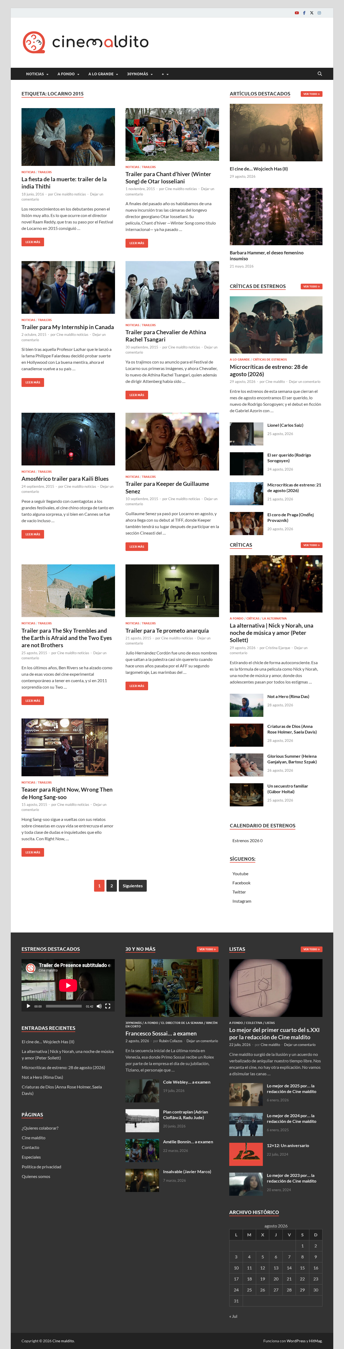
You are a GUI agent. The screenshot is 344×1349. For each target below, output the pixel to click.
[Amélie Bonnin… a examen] (142, 1142)
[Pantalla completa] (107, 1006)
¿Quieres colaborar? (40, 1127)
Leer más (31, 241)
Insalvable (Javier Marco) (187, 1171)
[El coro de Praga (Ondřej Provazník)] (246, 515)
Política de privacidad (41, 1166)
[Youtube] (296, 12)
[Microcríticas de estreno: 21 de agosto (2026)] (246, 485)
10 (236, 1267)
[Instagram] (319, 12)
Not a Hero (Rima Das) (288, 696)
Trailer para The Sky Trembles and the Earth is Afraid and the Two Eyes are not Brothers (67, 638)
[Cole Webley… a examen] (142, 1082)
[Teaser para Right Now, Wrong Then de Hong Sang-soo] (68, 747)
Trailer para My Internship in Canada (68, 326)
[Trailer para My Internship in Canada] (68, 287)
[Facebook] (304, 12)
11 (249, 1267)
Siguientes (133, 885)
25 (249, 1289)
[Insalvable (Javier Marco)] (142, 1171)
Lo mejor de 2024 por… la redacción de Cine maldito (291, 1118)
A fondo (66, 74)
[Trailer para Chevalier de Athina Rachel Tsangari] (172, 290)
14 (289, 1267)
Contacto (30, 1147)
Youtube (240, 873)
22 (302, 1278)
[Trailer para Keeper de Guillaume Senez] (172, 442)
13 (276, 1267)
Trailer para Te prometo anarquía (167, 630)
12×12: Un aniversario (288, 1145)
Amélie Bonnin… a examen (188, 1141)
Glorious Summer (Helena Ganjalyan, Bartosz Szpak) (292, 758)
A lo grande (100, 74)
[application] (68, 985)
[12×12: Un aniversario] (246, 1145)
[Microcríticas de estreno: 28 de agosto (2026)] (276, 326)
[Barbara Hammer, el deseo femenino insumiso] (276, 215)
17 (236, 1278)
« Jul (233, 1316)
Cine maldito (275, 381)
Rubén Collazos (170, 1041)
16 (315, 1267)
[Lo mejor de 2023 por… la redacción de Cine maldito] (246, 1175)
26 (262, 1289)
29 (302, 1289)
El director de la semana (182, 1023)
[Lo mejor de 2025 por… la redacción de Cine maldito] (246, 1086)
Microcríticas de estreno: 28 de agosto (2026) (63, 1067)
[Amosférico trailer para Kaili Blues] (68, 439)
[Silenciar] (99, 1006)
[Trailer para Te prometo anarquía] (172, 590)
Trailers (45, 172)
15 (302, 1267)
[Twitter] (312, 12)
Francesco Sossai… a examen (161, 1033)
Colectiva (254, 1023)
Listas (270, 1023)
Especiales (31, 1156)
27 (276, 1289)
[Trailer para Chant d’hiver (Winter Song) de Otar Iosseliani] (172, 134)
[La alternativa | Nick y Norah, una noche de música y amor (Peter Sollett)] (276, 585)
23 (315, 1278)
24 (236, 1289)
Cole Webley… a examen (186, 1081)
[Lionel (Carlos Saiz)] (246, 425)
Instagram (241, 900)
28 (289, 1289)
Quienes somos (36, 1176)
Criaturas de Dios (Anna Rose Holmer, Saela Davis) (292, 729)
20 (276, 1278)
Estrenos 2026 (245, 840)
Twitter (239, 891)
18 (249, 1278)
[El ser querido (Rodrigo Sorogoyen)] (246, 455)
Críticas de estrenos (270, 359)
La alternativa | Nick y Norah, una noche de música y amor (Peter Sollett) (271, 632)
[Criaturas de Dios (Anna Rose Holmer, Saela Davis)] (246, 726)
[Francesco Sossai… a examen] (172, 962)
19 (262, 1278)
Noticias (35, 74)
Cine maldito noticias (70, 194)
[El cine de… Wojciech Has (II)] (276, 131)
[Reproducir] (28, 1006)
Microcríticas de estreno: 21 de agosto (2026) (294, 487)
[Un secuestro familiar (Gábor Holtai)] (246, 786)
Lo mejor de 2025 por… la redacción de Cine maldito (291, 1088)
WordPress (296, 1341)
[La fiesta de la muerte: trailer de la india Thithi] (68, 137)
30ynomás (137, 74)
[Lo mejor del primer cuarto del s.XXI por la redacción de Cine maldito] (275, 962)
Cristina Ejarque (278, 648)
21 (289, 1278)
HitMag (315, 1341)
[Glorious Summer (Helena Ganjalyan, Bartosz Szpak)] (246, 756)
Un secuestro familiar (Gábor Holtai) (287, 788)
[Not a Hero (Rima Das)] (246, 696)
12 (262, 1267)
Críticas (252, 618)
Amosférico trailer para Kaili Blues (65, 478)
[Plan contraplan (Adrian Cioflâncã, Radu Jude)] (142, 1112)
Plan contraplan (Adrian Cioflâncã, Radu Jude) (185, 1114)
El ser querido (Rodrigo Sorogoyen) (289, 457)
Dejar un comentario (304, 381)
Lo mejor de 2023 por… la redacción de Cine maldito (291, 1178)
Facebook (241, 882)
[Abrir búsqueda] (320, 74)
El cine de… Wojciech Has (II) (259, 169)
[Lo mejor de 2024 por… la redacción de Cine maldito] (246, 1116)
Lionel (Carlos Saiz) (285, 425)
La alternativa (274, 618)
